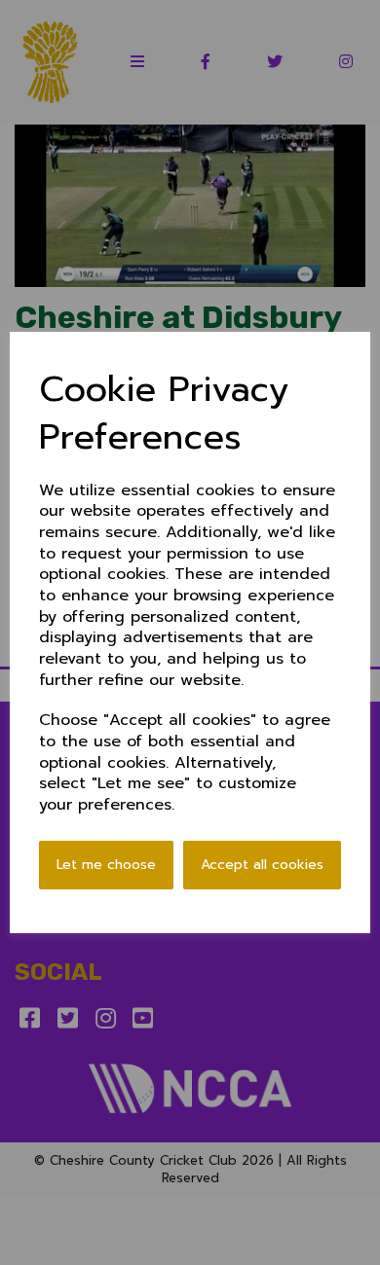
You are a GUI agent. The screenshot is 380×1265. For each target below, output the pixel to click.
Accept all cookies (262, 864)
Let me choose (106, 864)
